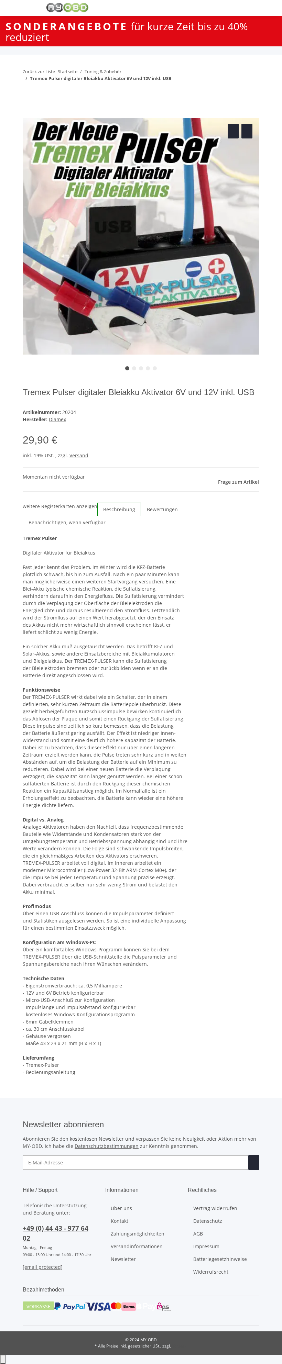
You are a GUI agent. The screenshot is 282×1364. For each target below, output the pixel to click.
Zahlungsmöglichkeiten (137, 1233)
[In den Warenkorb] (28, 114)
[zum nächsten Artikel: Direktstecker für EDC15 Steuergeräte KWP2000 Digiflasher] (40, 92)
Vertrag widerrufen (215, 1208)
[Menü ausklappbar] (31, 8)
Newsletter (123, 1259)
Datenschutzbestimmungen (107, 1146)
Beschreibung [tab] (119, 509)
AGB (198, 1233)
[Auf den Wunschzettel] (246, 131)
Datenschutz (207, 1221)
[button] (224, 8)
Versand (78, 455)
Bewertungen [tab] (162, 509)
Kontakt (119, 1221)
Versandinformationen (137, 1246)
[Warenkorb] (253, 8)
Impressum (206, 1246)
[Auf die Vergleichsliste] (233, 131)
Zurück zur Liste (39, 71)
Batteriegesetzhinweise (220, 1259)
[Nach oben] (3, 1359)
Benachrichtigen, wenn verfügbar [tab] (67, 522)
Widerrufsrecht (210, 1271)
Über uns (121, 1208)
